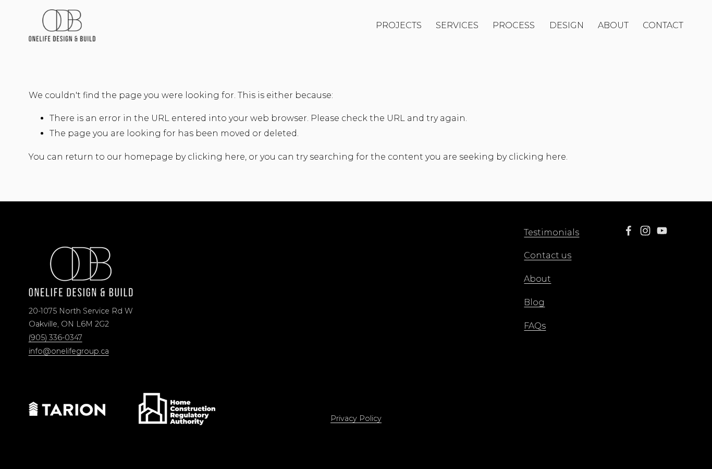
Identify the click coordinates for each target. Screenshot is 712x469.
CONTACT (663, 25)
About (537, 279)
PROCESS (514, 25)
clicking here (216, 157)
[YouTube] (662, 230)
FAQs (535, 326)
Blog (534, 302)
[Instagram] (645, 230)
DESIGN (566, 25)
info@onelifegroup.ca (69, 351)
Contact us (547, 255)
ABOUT (613, 25)
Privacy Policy (356, 418)
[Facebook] (628, 230)
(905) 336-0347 (55, 337)
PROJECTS (399, 25)
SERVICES (457, 25)
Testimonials (551, 232)
